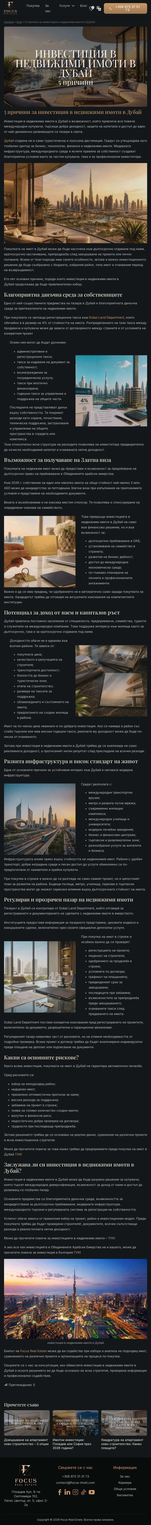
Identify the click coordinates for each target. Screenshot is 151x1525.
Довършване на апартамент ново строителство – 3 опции (26, 1442)
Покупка (33, 6)
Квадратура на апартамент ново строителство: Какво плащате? (122, 1444)
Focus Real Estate (33, 1351)
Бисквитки (125, 1495)
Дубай (9, 141)
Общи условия (125, 1489)
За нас (48, 8)
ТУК (18, 1154)
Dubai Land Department (106, 317)
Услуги (64, 6)
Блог (83, 6)
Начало (9, 21)
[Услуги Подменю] (73, 5)
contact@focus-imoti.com (75, 1482)
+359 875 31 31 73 (127, 8)
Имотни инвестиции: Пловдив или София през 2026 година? (72, 1444)
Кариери (124, 1482)
